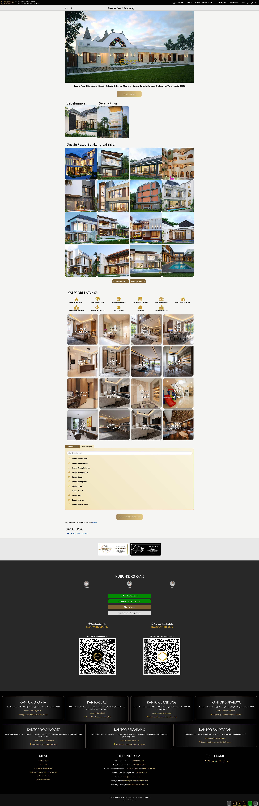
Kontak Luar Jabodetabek (130, 601)
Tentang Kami (222, 2)
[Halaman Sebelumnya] (229, 803)
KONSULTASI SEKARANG (130, 517)
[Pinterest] (220, 762)
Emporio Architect (121, 797)
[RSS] (228, 762)
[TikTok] (216, 762)
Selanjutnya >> (138, 281)
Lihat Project (129, 94)
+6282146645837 (31, 1)
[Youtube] (213, 762)
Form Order (129, 607)
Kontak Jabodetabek (130, 596)
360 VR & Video (192, 2)
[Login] (248, 2)
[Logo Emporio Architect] (7, 2)
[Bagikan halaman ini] (245, 803)
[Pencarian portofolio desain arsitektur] (234, 803)
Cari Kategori (87, 446)
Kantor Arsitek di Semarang (129, 740)
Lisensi (94, 522)
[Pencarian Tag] (71, 8)
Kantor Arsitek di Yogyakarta (43, 740)
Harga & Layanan (208, 2)
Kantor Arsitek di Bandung (161, 713)
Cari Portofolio (72, 446)
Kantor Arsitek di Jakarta (33, 711)
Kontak (243, 2)
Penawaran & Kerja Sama (130, 613)
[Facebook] (205, 762)
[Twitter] (224, 762)
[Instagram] (209, 762)
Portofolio (180, 2)
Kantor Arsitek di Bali (97, 713)
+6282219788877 (35, 3)
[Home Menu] (174, 2)
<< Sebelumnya (120, 281)
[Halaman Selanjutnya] (255, 803)
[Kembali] (66, 8)
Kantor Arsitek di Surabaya (226, 711)
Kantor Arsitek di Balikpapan (215, 738)
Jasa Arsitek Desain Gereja (77, 533)
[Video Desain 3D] (239, 803)
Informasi (233, 2)
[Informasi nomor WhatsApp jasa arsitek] (250, 803)
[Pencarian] (256, 2)
